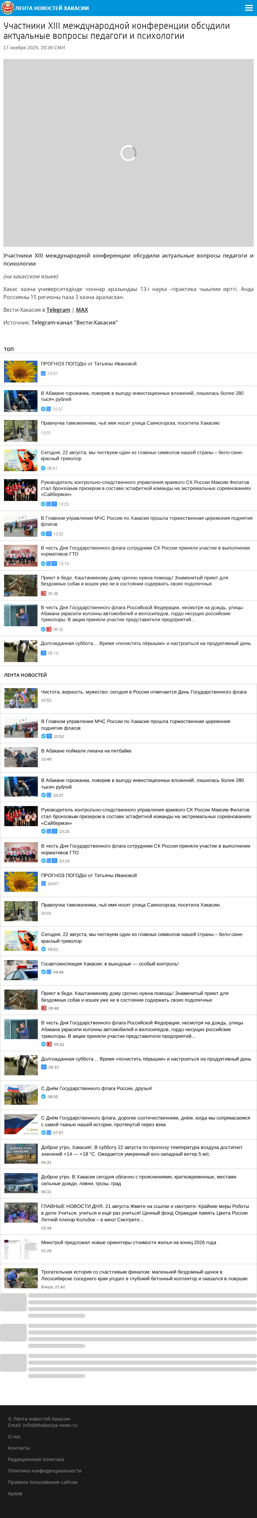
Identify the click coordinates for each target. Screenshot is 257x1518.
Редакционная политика (36, 1459)
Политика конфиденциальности (45, 1470)
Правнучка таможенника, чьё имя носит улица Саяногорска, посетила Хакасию (130, 423)
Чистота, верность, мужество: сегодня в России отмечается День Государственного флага (144, 692)
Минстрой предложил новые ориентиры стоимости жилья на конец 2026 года (128, 1242)
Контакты (19, 1448)
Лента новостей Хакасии (36, 1505)
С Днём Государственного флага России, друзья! (96, 1088)
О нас (14, 1436)
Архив (15, 1493)
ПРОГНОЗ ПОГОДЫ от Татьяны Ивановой (89, 363)
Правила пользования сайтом (42, 1482)
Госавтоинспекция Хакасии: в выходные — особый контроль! (110, 963)
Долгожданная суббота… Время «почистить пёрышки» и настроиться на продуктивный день (146, 643)
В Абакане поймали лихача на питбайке (86, 750)
